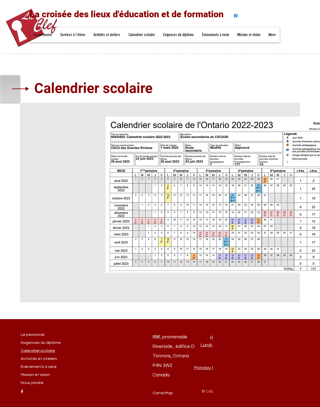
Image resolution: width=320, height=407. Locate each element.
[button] (43, 35)
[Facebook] (235, 15)
